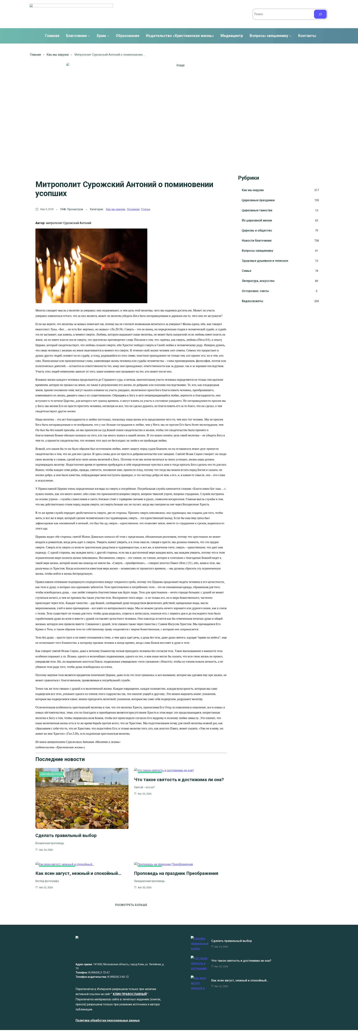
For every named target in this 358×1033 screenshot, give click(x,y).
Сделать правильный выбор (66, 835)
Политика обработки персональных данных (108, 1020)
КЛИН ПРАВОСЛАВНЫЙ (130, 994)
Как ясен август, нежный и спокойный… (78, 873)
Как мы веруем (58, 54)
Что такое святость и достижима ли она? (179, 779)
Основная (133, 209)
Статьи (145, 209)
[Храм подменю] (108, 36)
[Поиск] (320, 14)
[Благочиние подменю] (89, 36)
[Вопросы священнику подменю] (290, 36)
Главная (52, 36)
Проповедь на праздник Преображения (176, 873)
